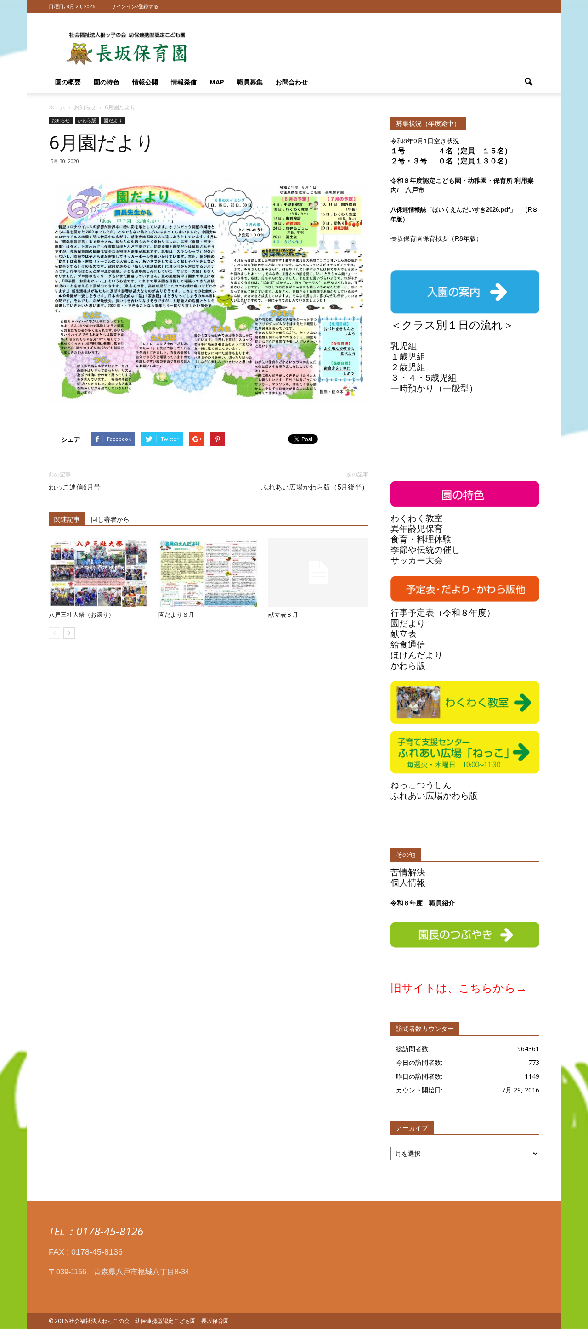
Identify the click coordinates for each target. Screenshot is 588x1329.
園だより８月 (176, 614)
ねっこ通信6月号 (75, 487)
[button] (528, 82)
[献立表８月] (318, 572)
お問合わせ (292, 82)
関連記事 (67, 519)
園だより (113, 120)
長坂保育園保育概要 (419, 238)
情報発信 (184, 82)
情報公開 (145, 82)
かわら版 (87, 120)
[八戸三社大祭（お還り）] (99, 572)
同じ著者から (110, 519)
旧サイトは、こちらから (453, 988)
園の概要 (68, 82)
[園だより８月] (208, 572)
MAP (216, 82)
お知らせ (60, 120)
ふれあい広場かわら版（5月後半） (314, 487)
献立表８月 (283, 614)
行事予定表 (412, 613)
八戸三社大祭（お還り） (81, 614)
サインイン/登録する (134, 6)
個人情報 (407, 883)
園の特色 (106, 82)
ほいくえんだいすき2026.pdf (471, 209)
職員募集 (250, 82)
